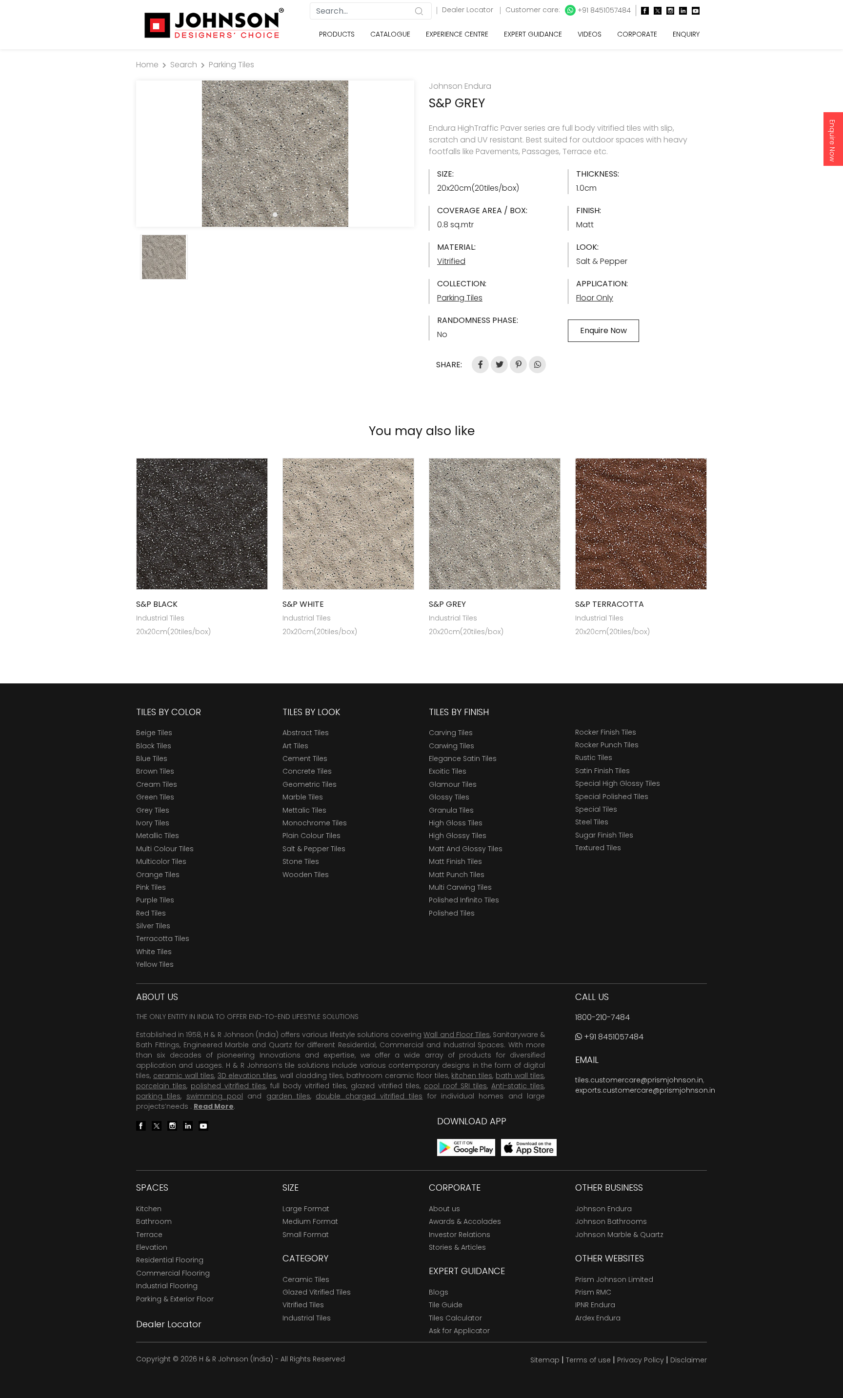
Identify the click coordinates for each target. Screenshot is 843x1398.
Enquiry (686, 34)
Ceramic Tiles (305, 1279)
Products (337, 34)
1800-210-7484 (602, 1017)
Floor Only (594, 297)
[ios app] (529, 1147)
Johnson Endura (603, 1209)
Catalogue (390, 34)
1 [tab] (275, 215)
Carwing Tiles (451, 746)
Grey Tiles (152, 810)
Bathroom (154, 1221)
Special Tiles (596, 809)
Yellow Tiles (155, 964)
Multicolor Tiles (161, 861)
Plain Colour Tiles (311, 835)
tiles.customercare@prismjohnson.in (639, 1080)
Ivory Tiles (152, 823)
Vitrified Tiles (303, 1305)
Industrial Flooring (167, 1286)
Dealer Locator (468, 10)
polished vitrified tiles (228, 1086)
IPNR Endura (595, 1305)
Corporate (637, 34)
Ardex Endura (598, 1318)
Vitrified (451, 261)
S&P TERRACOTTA (609, 604)
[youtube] (693, 10)
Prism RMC (593, 1292)
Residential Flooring (169, 1260)
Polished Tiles (452, 913)
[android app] (466, 1147)
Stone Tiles (300, 861)
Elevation (151, 1247)
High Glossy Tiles (457, 835)
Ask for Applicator (459, 1331)
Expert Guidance (533, 34)
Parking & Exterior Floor (175, 1299)
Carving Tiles (451, 733)
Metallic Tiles (157, 835)
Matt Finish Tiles (455, 861)
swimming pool (214, 1096)
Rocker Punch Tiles (607, 745)
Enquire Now (832, 140)
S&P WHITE (303, 604)
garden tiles (288, 1096)
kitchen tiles (471, 1075)
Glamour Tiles (453, 784)
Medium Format (310, 1221)
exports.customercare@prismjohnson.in (645, 1090)
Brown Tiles (155, 771)
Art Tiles (295, 746)
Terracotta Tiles (162, 938)
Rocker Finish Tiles (605, 732)
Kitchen (148, 1209)
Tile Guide (445, 1305)
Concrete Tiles (307, 771)
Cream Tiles (156, 784)
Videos (590, 34)
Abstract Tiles (305, 733)
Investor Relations (459, 1234)
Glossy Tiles (449, 797)
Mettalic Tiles (304, 810)
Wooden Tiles (305, 874)
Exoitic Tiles (447, 771)
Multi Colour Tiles (165, 849)
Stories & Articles (457, 1247)
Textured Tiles (598, 848)
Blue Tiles (151, 758)
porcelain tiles (161, 1086)
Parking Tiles (231, 64)
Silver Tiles (153, 926)
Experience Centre (457, 34)
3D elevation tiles (247, 1075)
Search (183, 64)
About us (444, 1209)
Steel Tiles (591, 822)
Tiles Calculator (455, 1318)
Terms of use (588, 1360)
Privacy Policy (640, 1360)
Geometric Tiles (309, 784)
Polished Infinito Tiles (464, 900)
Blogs (438, 1292)
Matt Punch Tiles (456, 874)
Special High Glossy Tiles (617, 783)
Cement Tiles (304, 758)
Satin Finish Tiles (602, 771)
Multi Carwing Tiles (460, 887)
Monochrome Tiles (314, 823)
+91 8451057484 (603, 10)
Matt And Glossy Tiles (465, 849)
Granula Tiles (451, 810)
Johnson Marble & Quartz (619, 1234)
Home (147, 64)
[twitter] (655, 10)
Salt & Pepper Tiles (313, 849)
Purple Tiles (155, 900)
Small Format (305, 1234)
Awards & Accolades (465, 1221)
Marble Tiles (302, 797)
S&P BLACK (157, 604)
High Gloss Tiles (455, 823)
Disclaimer (688, 1360)
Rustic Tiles (593, 757)
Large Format (305, 1209)
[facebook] (642, 10)
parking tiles (158, 1096)
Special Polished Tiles (611, 796)
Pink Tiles (151, 887)
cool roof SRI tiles (455, 1086)
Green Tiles (155, 797)
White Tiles (154, 952)
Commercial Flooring (173, 1273)
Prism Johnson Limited (614, 1279)
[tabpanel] (275, 153)
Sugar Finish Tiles (604, 835)
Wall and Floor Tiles (456, 1034)
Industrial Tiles (306, 1318)
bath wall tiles (520, 1075)
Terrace (149, 1234)
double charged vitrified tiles (369, 1096)
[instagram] (668, 10)
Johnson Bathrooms (611, 1221)
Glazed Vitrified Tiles (316, 1292)
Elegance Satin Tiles (463, 758)
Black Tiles (153, 746)
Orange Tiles (158, 874)
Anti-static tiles (517, 1086)
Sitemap (545, 1360)
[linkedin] (680, 10)
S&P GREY (447, 604)
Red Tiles (151, 913)
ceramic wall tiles (183, 1075)
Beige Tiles (154, 733)
